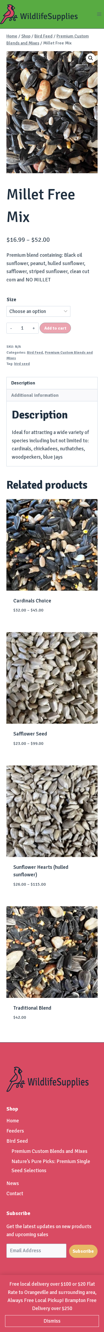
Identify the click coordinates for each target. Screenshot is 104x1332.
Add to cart (55, 328)
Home (12, 1121)
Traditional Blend (32, 1008)
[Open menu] (99, 14)
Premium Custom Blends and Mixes (49, 1151)
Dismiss (52, 1321)
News (12, 1183)
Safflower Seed (30, 734)
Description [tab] (23, 383)
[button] (90, 58)
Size (11, 299)
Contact (14, 1193)
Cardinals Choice (32, 601)
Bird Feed (35, 352)
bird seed (22, 363)
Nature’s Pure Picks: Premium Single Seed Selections (50, 1166)
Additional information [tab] (35, 395)
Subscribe (83, 1251)
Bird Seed (17, 1141)
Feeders (15, 1131)
